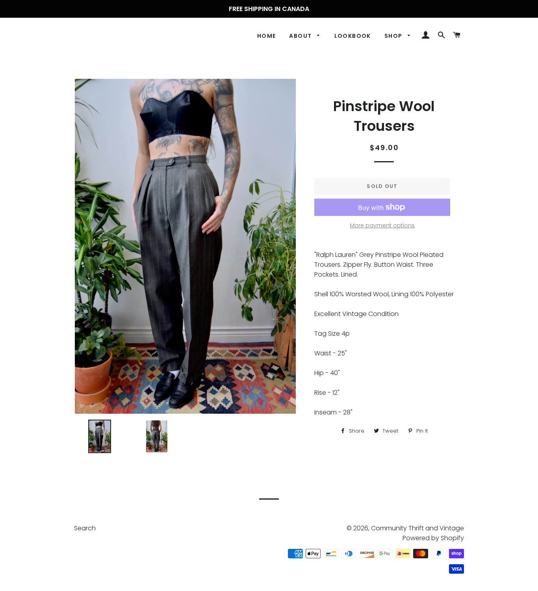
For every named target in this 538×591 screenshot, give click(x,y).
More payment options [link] (382, 225)
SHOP (394, 36)
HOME (266, 36)
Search (85, 528)
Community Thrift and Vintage (417, 528)
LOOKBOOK (352, 36)
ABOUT (301, 36)
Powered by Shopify (433, 538)
